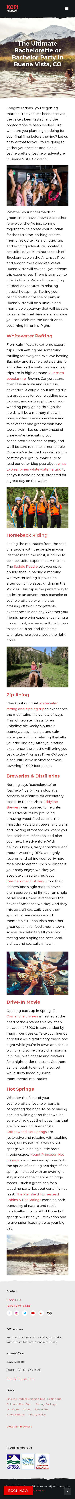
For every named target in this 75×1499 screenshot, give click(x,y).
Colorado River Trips (19, 1404)
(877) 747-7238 (18, 1306)
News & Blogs (16, 1414)
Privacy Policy (37, 1414)
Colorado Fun (56, 72)
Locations (13, 1409)
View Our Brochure (19, 1426)
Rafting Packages (46, 1404)
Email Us (14, 1300)
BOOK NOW (18, 1491)
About (27, 1409)
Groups (37, 74)
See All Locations (20, 1379)
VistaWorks (37, 1490)
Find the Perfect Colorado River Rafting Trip (34, 1398)
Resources (41, 1409)
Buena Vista (40, 72)
